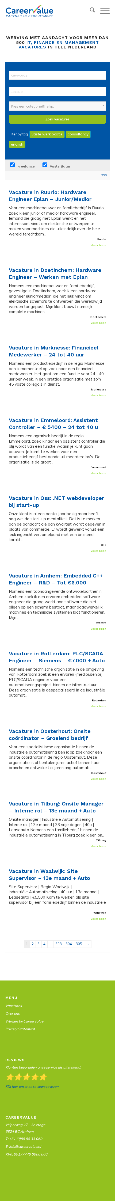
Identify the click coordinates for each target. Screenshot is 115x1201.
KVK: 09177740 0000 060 (26, 1154)
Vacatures (13, 1006)
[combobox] (57, 106)
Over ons (12, 1013)
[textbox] (57, 106)
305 (79, 944)
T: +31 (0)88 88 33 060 (23, 1139)
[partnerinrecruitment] (47, 11)
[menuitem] (90, 11)
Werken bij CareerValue (24, 1021)
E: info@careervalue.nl (23, 1146)
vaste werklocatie (47, 134)
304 (69, 944)
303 (58, 944)
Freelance (25, 166)
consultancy (78, 134)
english (17, 144)
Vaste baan (59, 166)
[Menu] (102, 11)
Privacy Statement (20, 1029)
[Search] (90, 11)
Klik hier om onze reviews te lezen (32, 1086)
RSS (104, 175)
